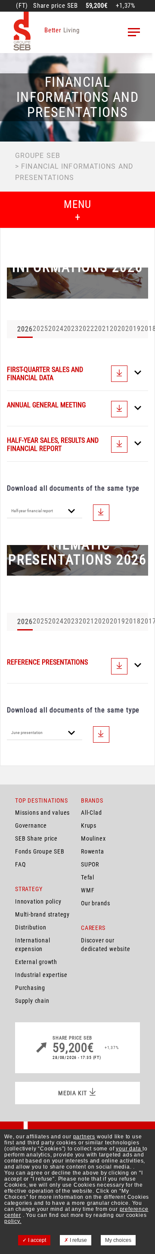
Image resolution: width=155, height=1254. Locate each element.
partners (84, 1137)
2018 (133, 621)
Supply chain (32, 1000)
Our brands (95, 903)
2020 (117, 328)
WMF (87, 890)
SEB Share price (36, 838)
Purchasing (30, 987)
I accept (36, 1240)
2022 (86, 328)
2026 (25, 329)
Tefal (87, 877)
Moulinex (93, 838)
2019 (133, 328)
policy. (13, 1221)
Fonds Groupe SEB (40, 851)
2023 (71, 328)
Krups (88, 825)
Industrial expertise (41, 974)
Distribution (30, 927)
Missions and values (42, 812)
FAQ (20, 864)
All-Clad (91, 812)
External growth (36, 961)
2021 (102, 328)
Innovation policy (38, 901)
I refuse (77, 1240)
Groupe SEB (37, 155)
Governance (31, 825)
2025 (40, 328)
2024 (56, 328)
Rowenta (92, 851)
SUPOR (90, 864)
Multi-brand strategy (42, 914)
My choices (118, 1240)
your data (129, 1149)
